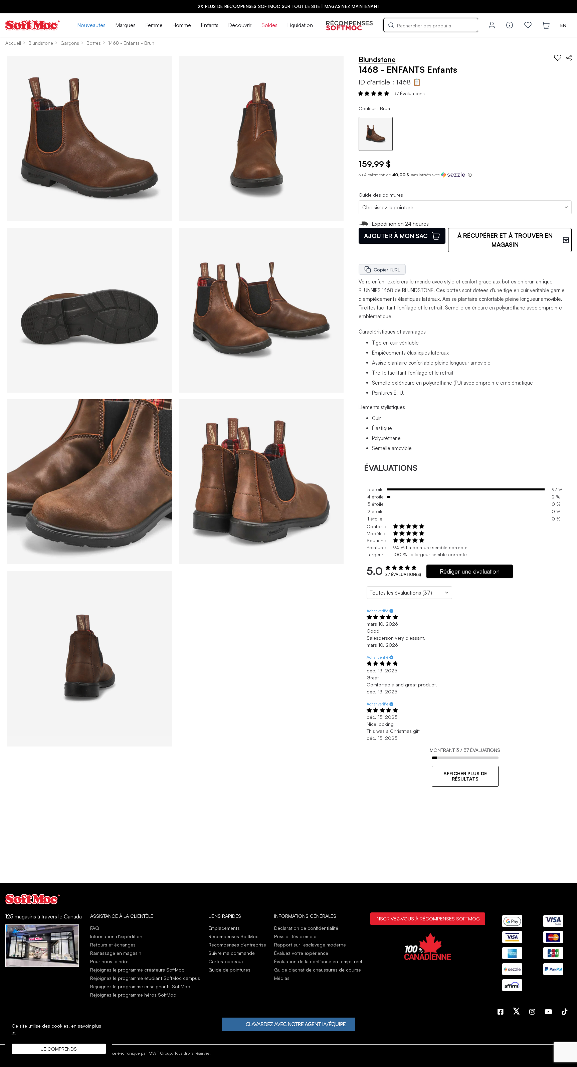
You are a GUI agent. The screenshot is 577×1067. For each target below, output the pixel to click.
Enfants (209, 25)
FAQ (94, 928)
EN (563, 25)
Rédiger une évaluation (470, 571)
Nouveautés (91, 25)
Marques (125, 25)
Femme (154, 25)
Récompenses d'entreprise (237, 944)
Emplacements (224, 928)
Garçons (69, 43)
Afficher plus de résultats (465, 776)
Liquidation (300, 25)
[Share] (569, 57)
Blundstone (40, 43)
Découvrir (239, 25)
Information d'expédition (116, 936)
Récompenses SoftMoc (233, 936)
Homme (181, 25)
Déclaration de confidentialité (306, 928)
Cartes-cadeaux (225, 961)
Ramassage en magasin (115, 953)
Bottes (93, 43)
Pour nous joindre (109, 961)
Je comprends (59, 1049)
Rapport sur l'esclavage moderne (310, 944)
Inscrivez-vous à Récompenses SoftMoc (428, 918)
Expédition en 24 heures (400, 223)
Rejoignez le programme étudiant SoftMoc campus (145, 978)
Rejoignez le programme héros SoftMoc (133, 995)
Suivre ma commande (231, 953)
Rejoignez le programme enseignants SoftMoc (140, 986)
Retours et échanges (113, 944)
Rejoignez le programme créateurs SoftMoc (137, 970)
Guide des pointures (381, 195)
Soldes (269, 25)
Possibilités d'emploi (296, 936)
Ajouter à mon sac (396, 235)
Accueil (13, 43)
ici (14, 1032)
